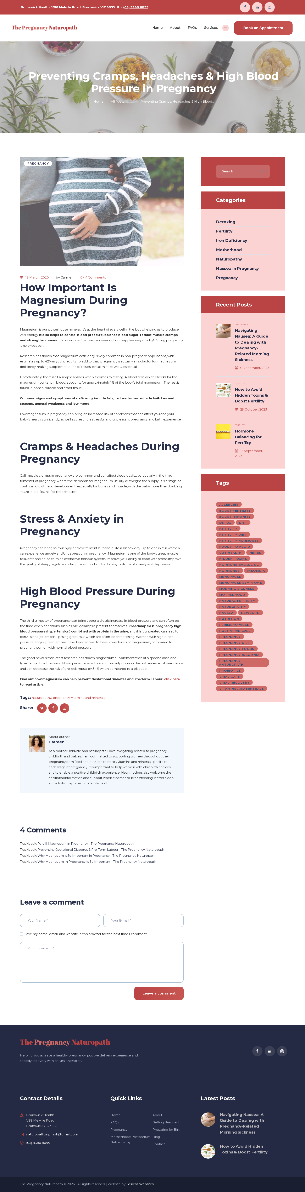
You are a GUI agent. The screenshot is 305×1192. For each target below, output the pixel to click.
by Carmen (65, 277)
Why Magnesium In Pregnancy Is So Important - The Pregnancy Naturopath (97, 862)
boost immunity (235, 516)
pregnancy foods (236, 649)
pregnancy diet (234, 643)
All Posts (117, 101)
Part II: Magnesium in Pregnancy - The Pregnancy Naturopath (86, 844)
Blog (156, 1137)
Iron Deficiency (231, 240)
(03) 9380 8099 (135, 7)
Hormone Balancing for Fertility (248, 437)
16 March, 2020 (37, 277)
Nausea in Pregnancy (237, 268)
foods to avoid (234, 547)
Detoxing (225, 221)
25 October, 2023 (253, 409)
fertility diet (233, 535)
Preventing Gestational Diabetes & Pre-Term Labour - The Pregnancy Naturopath (101, 850)
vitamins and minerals (88, 698)
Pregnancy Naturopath (231, 662)
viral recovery (234, 682)
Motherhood (229, 249)
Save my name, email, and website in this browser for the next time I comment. (86, 934)
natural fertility (237, 601)
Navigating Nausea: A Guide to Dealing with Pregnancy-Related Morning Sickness (252, 345)
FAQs (114, 1122)
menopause (230, 577)
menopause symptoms (240, 583)
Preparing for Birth (167, 1129)
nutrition (229, 619)
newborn (250, 613)
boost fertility (235, 510)
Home (98, 101)
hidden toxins (233, 559)
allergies (229, 504)
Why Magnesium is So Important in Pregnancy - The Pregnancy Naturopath (96, 856)
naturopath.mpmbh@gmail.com (52, 1134)
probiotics (230, 670)
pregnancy (61, 698)
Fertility (224, 231)
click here (172, 679)
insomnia (256, 571)
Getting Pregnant (165, 1122)
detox (225, 523)
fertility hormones (239, 541)
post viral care (235, 631)
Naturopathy (229, 259)
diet (243, 523)
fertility (228, 529)
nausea (226, 613)
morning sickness (236, 589)
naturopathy (41, 698)
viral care (229, 676)
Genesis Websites (140, 1184)
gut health (230, 553)
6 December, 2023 (254, 368)
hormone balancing (239, 565)
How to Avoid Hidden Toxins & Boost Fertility (251, 395)
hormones (229, 571)
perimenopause (234, 625)
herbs (255, 553)
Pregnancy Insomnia (239, 655)
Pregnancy (38, 163)
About (157, 1115)
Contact (158, 1144)
